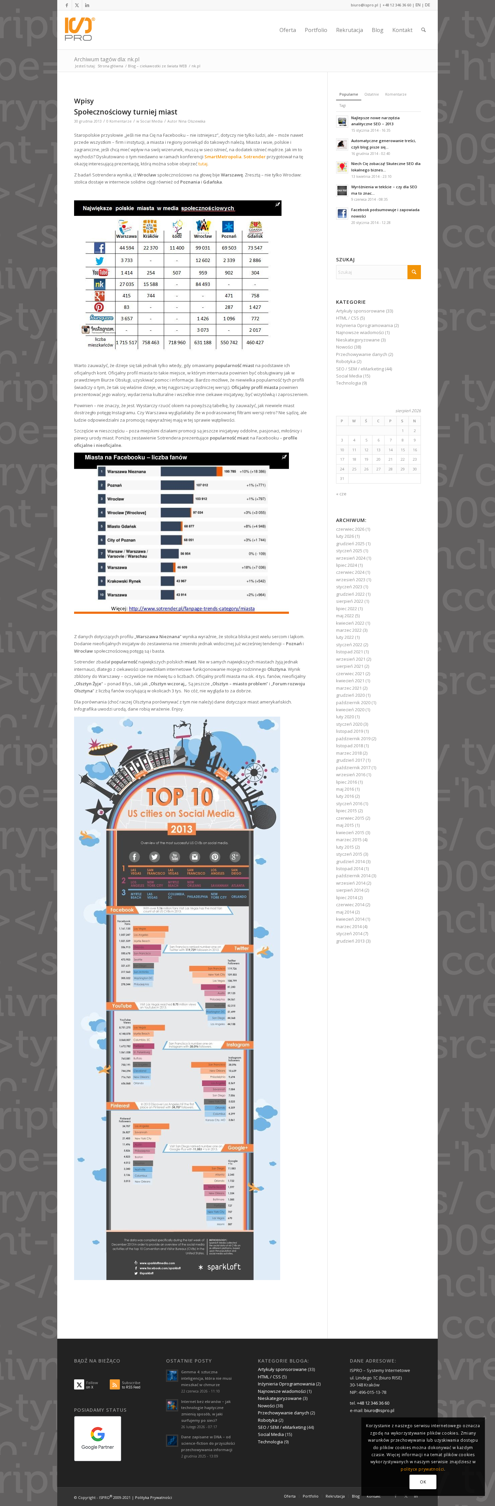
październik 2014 (353, 876)
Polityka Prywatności (153, 1497)
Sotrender (254, 157)
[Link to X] (77, 5)
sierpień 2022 (349, 601)
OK (423, 1482)
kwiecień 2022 (350, 623)
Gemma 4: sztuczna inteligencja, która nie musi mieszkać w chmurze (206, 1378)
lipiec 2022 (346, 608)
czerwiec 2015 (350, 818)
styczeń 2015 (349, 854)
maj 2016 (345, 789)
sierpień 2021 (349, 666)
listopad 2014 (349, 868)
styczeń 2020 (349, 724)
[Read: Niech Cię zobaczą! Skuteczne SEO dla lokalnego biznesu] (342, 167)
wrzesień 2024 (350, 558)
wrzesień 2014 (350, 883)
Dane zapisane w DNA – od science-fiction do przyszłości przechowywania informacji (208, 1443)
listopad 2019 (349, 731)
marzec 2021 (349, 688)
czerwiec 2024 (350, 572)
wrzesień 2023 (350, 580)
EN (418, 5)
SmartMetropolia (222, 157)
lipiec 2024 (346, 565)
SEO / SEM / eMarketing (360, 369)
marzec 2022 (349, 630)
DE (427, 5)
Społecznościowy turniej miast (125, 112)
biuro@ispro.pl (364, 4)
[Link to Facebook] (67, 5)
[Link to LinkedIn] (87, 5)
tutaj (202, 164)
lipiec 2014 (346, 897)
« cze (341, 494)
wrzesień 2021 (350, 659)
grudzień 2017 (350, 760)
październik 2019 (353, 738)
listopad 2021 (349, 652)
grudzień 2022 (350, 594)
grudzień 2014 (350, 861)
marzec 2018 (349, 753)
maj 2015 (345, 825)
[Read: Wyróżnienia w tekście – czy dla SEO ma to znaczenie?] (342, 191)
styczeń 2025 (349, 551)
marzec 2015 (349, 840)
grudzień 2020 (350, 695)
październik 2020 (353, 702)
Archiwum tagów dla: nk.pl (106, 59)
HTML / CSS (347, 318)
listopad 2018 (349, 746)
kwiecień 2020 (350, 710)
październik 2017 (353, 767)
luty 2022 (345, 637)
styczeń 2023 (349, 587)
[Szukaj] (423, 30)
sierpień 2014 (349, 890)
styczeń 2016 (349, 803)
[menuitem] (287, 30)
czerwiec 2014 (350, 905)
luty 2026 (345, 536)
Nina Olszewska (191, 121)
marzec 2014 (349, 926)
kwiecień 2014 (350, 919)
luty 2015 (345, 847)
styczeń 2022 (349, 645)
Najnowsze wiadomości (360, 332)
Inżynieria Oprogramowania (364, 325)
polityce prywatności (422, 1469)
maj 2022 (345, 616)
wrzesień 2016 (350, 775)
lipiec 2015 (346, 811)
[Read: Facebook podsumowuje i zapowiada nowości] (342, 213)
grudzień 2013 (350, 941)
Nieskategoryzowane (358, 340)
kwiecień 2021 (350, 681)
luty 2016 (345, 796)
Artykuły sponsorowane (360, 311)
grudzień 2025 (350, 544)
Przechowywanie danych (361, 354)
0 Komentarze (119, 121)
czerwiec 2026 (350, 529)
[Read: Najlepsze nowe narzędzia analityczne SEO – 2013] (342, 122)
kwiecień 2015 (350, 832)
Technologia (348, 383)
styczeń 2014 (349, 933)
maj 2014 (345, 912)
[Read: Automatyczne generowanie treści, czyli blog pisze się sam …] (342, 144)
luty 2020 (345, 717)
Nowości (344, 347)
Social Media (151, 121)
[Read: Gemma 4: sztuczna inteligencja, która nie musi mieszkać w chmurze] (172, 1376)
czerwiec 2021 (350, 673)
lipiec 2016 (346, 782)
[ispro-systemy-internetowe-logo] (82, 30)
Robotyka (346, 361)
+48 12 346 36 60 (397, 4)
